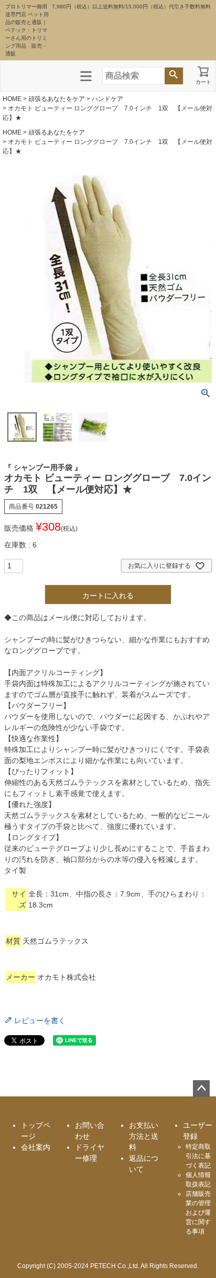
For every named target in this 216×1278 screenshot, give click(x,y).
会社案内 (35, 1147)
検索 (174, 76)
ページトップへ (201, 1088)
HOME (12, 99)
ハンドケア (107, 99)
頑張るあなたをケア (56, 99)
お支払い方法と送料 (143, 1136)
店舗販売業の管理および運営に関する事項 (198, 1212)
